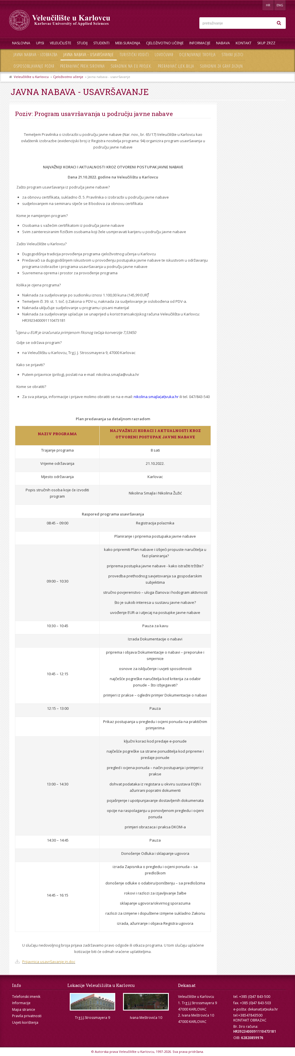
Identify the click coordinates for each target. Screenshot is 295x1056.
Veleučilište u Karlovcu (31, 77)
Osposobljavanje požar (34, 66)
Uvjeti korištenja (25, 1022)
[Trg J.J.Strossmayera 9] (92, 1002)
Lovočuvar (164, 54)
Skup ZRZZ (266, 43)
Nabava (223, 43)
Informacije (199, 43)
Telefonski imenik (26, 996)
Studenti (101, 43)
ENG (280, 5)
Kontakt (243, 43)
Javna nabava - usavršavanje (88, 54)
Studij (82, 43)
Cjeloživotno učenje (165, 43)
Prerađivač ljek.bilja (176, 66)
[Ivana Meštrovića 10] (146, 1002)
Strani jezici (232, 54)
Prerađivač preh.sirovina (82, 66)
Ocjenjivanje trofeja (197, 54)
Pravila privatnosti (26, 1015)
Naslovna (21, 43)
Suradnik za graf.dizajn (221, 66)
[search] (278, 23)
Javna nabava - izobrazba (36, 54)
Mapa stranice (23, 1009)
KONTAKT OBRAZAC (249, 1020)
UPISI (40, 43)
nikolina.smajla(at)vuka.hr (156, 396)
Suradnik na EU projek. (131, 66)
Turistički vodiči (134, 54)
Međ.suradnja (127, 43)
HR (268, 5)
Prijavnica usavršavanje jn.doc (48, 961)
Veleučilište (60, 43)
